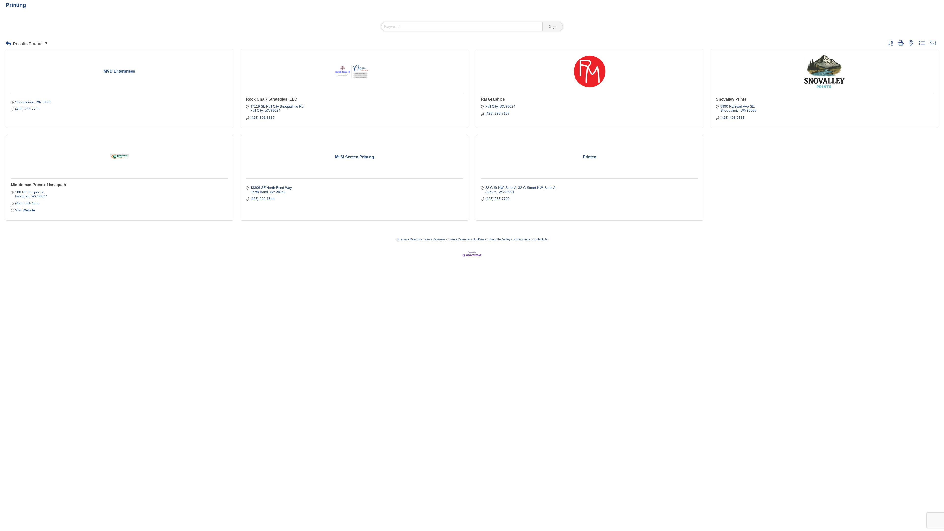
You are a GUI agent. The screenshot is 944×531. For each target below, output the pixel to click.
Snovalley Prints (731, 99)
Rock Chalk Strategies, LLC (271, 99)
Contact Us (539, 239)
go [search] (555, 27)
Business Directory (409, 239)
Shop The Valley (499, 239)
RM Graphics (493, 99)
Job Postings (521, 239)
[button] (8, 44)
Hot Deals (479, 239)
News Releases (434, 239)
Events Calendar (459, 239)
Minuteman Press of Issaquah (38, 185)
